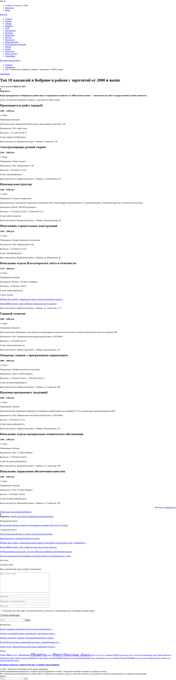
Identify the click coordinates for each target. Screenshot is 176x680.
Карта (7, 10)
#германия (108, 655)
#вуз (97, 655)
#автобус (15, 655)
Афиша (8, 23)
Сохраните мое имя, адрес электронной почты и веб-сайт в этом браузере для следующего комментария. (49, 611)
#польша (131, 658)
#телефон (3, 660)
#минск (59, 658)
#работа (28, 512)
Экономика (10, 56)
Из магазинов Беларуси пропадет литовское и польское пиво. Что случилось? (34, 525)
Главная (8, 19)
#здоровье (11, 658)
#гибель (115, 655)
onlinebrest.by (170, 507)
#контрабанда (33, 658)
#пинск (117, 658)
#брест (58, 654)
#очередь (111, 658)
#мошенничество (83, 658)
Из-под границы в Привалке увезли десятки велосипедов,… (26, 629)
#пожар (123, 658)
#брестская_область (8, 512)
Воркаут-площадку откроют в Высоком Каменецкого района (26, 638)
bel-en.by (4, 14)
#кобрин (21, 512)
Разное (8, 47)
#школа (16, 660)
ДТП (7, 28)
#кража (41, 658)
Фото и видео (11, 54)
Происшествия (11, 42)
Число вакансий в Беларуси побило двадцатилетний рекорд (26, 534)
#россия (158, 658)
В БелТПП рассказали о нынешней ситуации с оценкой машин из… (30, 642)
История (9, 33)
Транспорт (9, 51)
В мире (8, 21)
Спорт (8, 49)
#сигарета (164, 658)
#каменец (18, 658)
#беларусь (39, 654)
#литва (46, 658)
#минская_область (69, 658)
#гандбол (102, 655)
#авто (9, 654)
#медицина (52, 658)
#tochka (3, 655)
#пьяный (145, 658)
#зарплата (4, 658)
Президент (10, 40)
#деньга (154, 655)
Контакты (9, 8)
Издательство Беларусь (10, 60)
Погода (8, 37)
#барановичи (24, 655)
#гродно (137, 655)
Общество (9, 35)
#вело (93, 655)
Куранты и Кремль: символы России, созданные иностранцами (29, 665)
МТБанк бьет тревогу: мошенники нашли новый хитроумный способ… (31, 299)
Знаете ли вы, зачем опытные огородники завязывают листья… (28, 647)
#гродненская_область (127, 655)
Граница (8, 26)
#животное (167, 655)
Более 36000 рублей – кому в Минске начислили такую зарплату (28, 304)
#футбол (10, 660)
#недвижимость (101, 658)
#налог (93, 658)
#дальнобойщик (146, 655)
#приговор (138, 658)
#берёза (49, 655)
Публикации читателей (15, 44)
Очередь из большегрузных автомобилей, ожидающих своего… (28, 633)
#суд (169, 658)
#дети (160, 655)
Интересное (10, 30)
